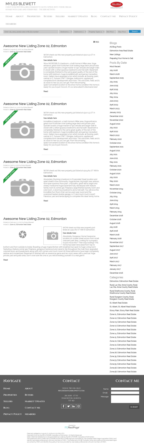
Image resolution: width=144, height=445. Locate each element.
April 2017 (114, 258)
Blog (94, 16)
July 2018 (113, 227)
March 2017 (114, 261)
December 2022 (116, 116)
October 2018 (115, 219)
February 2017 (115, 265)
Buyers (29, 394)
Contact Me (108, 16)
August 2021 (115, 151)
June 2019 (114, 200)
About (29, 388)
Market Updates (78, 16)
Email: (105, 393)
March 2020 (115, 185)
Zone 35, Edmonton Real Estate (123, 356)
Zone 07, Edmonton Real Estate (123, 326)
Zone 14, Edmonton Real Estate (123, 333)
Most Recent (115, 66)
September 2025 (117, 78)
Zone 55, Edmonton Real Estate (123, 364)
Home (9, 16)
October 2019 (115, 193)
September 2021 (116, 147)
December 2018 (116, 216)
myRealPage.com (72, 427)
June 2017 (114, 254)
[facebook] (63, 407)
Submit (134, 407)
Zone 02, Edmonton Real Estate (20, 52)
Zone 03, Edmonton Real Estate (123, 322)
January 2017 (115, 269)
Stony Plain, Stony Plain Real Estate (124, 310)
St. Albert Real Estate (118, 303)
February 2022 (116, 139)
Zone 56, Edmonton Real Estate (123, 368)
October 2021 (115, 143)
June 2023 (114, 101)
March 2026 (115, 74)
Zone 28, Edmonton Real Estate (123, 352)
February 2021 (115, 166)
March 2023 (114, 108)
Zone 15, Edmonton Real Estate (123, 337)
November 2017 (116, 242)
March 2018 (114, 235)
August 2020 (115, 173)
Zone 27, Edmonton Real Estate (123, 349)
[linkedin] (73, 407)
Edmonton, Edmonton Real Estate (124, 281)
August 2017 (115, 250)
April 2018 (114, 231)
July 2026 (114, 70)
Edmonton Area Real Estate (121, 51)
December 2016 (116, 273)
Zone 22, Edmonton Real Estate (123, 345)
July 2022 (114, 128)
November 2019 (116, 189)
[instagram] (78, 407)
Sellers (7, 401)
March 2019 (114, 208)
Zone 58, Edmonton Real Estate (123, 372)
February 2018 (116, 238)
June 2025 (114, 86)
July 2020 (114, 177)
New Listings (115, 54)
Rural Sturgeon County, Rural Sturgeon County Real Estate (122, 298)
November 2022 (116, 120)
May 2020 (114, 181)
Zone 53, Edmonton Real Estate (123, 360)
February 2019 (116, 212)
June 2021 (114, 158)
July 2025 (114, 82)
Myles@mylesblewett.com (71, 390)
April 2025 (114, 89)
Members (30, 414)
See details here (50, 60)
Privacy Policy (128, 16)
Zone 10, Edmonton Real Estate (123, 330)
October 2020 (115, 170)
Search (135, 31)
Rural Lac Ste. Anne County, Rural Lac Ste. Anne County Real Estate (124, 286)
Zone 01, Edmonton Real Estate (123, 314)
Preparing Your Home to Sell (121, 58)
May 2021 (114, 162)
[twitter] (68, 407)
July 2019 (113, 196)
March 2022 (114, 135)
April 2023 (114, 105)
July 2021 (113, 154)
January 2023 (115, 112)
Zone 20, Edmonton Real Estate (123, 341)
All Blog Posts (115, 47)
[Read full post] (22, 72)
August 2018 (115, 223)
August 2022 (115, 124)
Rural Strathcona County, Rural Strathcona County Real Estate (122, 292)
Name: (106, 389)
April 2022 (114, 131)
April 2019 (114, 204)
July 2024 (114, 93)
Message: (105, 397)
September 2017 (116, 246)
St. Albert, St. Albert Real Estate (123, 307)
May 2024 (114, 97)
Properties (10, 394)
